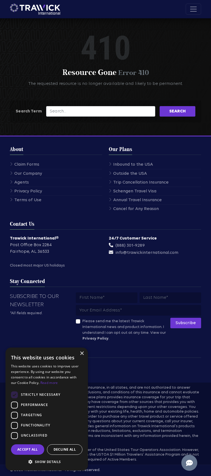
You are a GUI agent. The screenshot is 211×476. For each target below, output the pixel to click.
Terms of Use (27, 200)
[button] (46, 461)
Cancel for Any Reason (136, 209)
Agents (21, 182)
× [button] (82, 353)
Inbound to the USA (133, 164)
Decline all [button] (65, 449)
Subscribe (186, 323)
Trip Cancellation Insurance (141, 182)
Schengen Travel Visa (134, 191)
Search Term (29, 111)
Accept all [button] (27, 449)
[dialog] (46, 409)
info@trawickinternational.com (146, 253)
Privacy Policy (28, 191)
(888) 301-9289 (130, 245)
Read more (49, 382)
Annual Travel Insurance (137, 200)
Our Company (28, 173)
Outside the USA (130, 173)
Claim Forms (26, 164)
